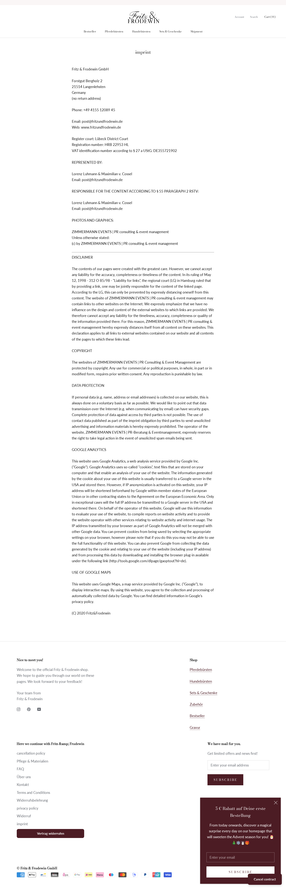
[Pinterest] (29, 709)
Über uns (24, 777)
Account (239, 17)
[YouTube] (39, 709)
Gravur (195, 727)
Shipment (196, 31)
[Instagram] (18, 709)
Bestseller (90, 31)
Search (254, 17)
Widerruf (24, 816)
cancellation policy (31, 753)
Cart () (270, 17)
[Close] (276, 803)
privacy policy (27, 808)
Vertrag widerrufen (50, 833)
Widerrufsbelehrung (32, 800)
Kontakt (23, 784)
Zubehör (196, 704)
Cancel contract (265, 879)
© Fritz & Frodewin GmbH (37, 868)
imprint (22, 824)
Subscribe (240, 872)
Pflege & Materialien (32, 761)
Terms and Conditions (33, 792)
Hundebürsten (141, 31)
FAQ (20, 769)
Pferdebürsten (114, 31)
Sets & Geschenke (170, 31)
